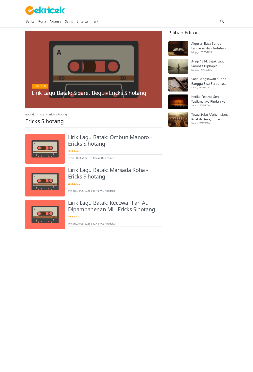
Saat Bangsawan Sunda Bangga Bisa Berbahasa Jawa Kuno (209, 81)
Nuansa (55, 21)
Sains (69, 21)
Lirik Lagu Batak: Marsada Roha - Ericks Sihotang (108, 173)
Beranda (30, 114)
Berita (30, 21)
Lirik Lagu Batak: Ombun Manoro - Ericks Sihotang (110, 140)
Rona (42, 21)
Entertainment (87, 21)
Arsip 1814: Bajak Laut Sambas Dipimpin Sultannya (207, 63)
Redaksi (109, 158)
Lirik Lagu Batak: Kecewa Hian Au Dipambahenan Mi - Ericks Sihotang (111, 206)
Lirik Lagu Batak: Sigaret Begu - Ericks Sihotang (89, 92)
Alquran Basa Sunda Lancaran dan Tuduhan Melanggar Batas (208, 46)
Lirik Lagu (40, 86)
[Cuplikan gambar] (178, 48)
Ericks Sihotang (58, 114)
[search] (222, 21)
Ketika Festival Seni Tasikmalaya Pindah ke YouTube (208, 99)
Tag (42, 114)
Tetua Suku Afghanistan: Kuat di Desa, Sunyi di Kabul (209, 117)
